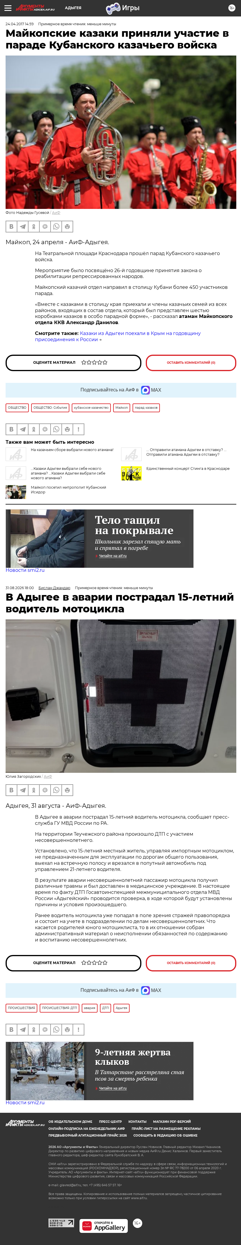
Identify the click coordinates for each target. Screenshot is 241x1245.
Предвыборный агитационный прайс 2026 (87, 1135)
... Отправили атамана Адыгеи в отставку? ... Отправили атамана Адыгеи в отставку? (186, 452)
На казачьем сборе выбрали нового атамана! (72, 450)
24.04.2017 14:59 (20, 24)
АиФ (56, 212)
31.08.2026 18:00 (20, 588)
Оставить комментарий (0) (191, 363)
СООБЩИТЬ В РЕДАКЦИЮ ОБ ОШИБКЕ (165, 1135)
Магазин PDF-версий (172, 1122)
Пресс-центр (110, 1122)
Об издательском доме (70, 1122)
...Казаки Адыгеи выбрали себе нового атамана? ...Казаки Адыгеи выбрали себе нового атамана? (68, 473)
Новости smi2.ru (25, 570)
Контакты (137, 1122)
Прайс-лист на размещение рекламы (166, 1129)
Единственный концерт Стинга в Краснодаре (188, 468)
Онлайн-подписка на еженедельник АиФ (86, 1129)
